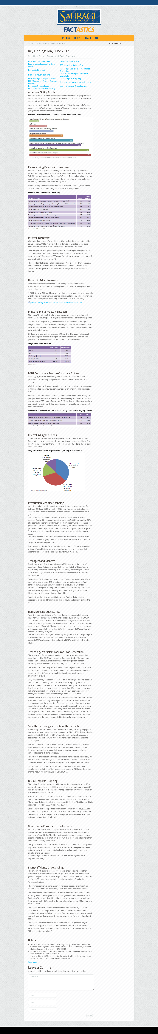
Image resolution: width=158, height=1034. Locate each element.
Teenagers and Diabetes (69, 61)
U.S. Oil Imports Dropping (70, 78)
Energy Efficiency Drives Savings (73, 86)
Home (30, 43)
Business (66, 38)
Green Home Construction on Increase (75, 82)
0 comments (71, 56)
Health (88, 38)
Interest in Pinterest (36, 70)
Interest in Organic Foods (38, 86)
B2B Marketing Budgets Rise (71, 65)
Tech (97, 38)
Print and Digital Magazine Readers (42, 78)
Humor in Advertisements (39, 75)
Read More (32, 962)
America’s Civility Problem (39, 61)
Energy (77, 38)
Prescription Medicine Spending (41, 88)
